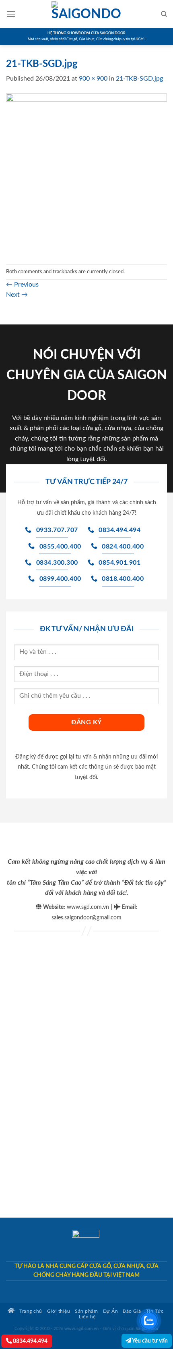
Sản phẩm (86, 1311)
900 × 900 (93, 78)
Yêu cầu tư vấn (149, 1341)
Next (17, 294)
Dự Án (110, 1311)
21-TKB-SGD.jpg (139, 78)
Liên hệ (87, 1317)
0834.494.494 (29, 1341)
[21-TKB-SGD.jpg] (86, 173)
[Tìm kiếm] (164, 14)
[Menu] (11, 14)
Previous (22, 284)
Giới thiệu (58, 1311)
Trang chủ (30, 1311)
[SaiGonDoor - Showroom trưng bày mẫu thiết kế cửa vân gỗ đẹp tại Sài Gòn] (86, 14)
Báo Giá (132, 1311)
